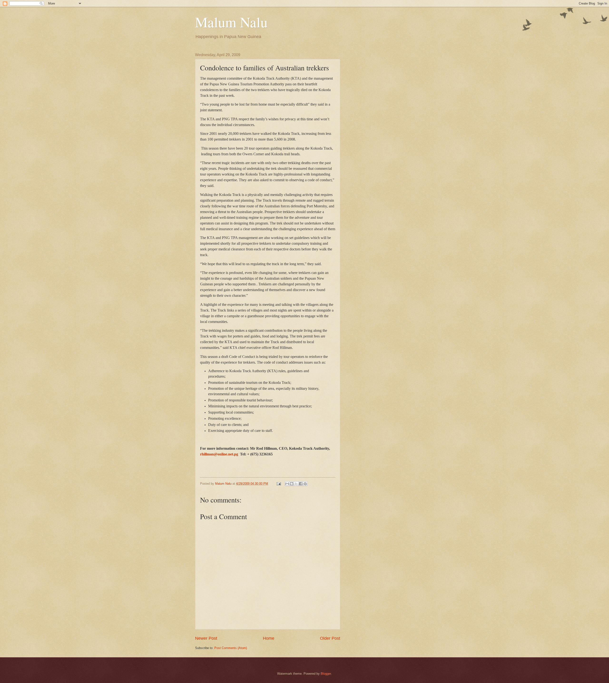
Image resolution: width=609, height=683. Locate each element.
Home (268, 638)
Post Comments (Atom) (230, 648)
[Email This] (287, 483)
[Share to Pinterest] (305, 483)
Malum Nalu (231, 21)
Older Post (330, 638)
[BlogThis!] (291, 483)
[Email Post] (278, 483)
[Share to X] (296, 483)
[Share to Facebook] (300, 483)
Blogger (326, 673)
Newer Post (206, 638)
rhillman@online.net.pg (219, 454)
